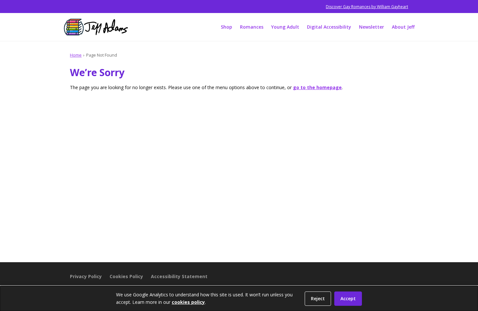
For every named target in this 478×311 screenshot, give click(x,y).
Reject (318, 298)
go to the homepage (317, 87)
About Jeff (403, 27)
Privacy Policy (86, 276)
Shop (226, 27)
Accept (348, 298)
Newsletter (371, 27)
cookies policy (188, 302)
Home (76, 55)
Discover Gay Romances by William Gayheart (367, 6)
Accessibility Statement (179, 276)
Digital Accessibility (329, 27)
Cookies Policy (126, 276)
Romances (251, 27)
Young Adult (285, 27)
